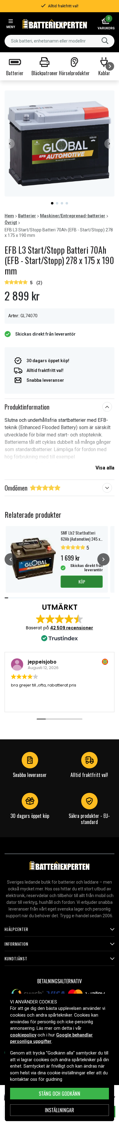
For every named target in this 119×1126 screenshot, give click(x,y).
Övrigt (11, 222)
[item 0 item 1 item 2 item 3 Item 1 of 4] (59, 143)
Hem (9, 215)
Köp (81, 581)
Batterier (27, 215)
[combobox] (59, 41)
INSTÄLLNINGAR (59, 1110)
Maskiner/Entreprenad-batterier (72, 215)
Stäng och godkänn (59, 1093)
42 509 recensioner (71, 628)
